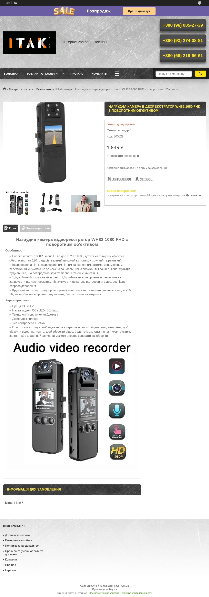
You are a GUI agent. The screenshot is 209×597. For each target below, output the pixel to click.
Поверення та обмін (18, 540)
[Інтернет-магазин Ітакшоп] (29, 42)
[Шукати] (200, 74)
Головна (11, 73)
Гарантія (11, 570)
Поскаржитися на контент (104, 593)
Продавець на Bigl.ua (104, 589)
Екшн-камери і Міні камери (54, 89)
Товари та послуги (42, 73)
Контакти (99, 73)
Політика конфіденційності (22, 545)
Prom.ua (124, 585)
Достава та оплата (17, 535)
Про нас (76, 73)
